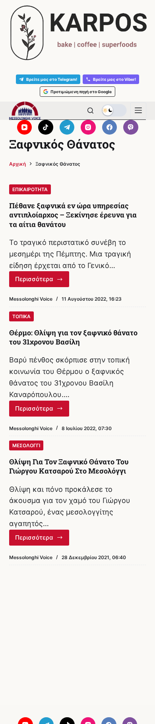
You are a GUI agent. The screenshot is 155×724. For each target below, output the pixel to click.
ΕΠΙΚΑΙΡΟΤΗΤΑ (30, 189)
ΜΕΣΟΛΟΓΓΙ (26, 445)
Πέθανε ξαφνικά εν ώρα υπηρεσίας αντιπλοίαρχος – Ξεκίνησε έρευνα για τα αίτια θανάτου (73, 215)
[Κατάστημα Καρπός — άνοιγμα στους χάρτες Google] (77, 33)
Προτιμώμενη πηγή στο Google (81, 91)
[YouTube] (24, 127)
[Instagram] (88, 127)
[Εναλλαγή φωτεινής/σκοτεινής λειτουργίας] (114, 110)
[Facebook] (109, 127)
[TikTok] (45, 127)
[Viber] (130, 127)
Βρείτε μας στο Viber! (114, 79)
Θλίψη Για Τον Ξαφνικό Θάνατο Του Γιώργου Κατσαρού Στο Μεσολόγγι (69, 466)
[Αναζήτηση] (90, 110)
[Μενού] (138, 110)
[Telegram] (67, 127)
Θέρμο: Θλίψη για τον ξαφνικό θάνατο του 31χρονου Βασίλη (73, 337)
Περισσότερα (42, 281)
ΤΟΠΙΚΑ (21, 316)
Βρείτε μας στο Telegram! (51, 79)
